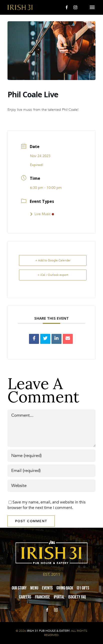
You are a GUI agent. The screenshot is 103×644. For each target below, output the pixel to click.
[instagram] (75, 7)
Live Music (42, 214)
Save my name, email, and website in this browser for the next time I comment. (47, 504)
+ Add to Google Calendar (52, 260)
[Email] (68, 339)
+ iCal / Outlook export (53, 275)
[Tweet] (45, 339)
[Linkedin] (57, 339)
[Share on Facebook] (34, 339)
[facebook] (66, 7)
